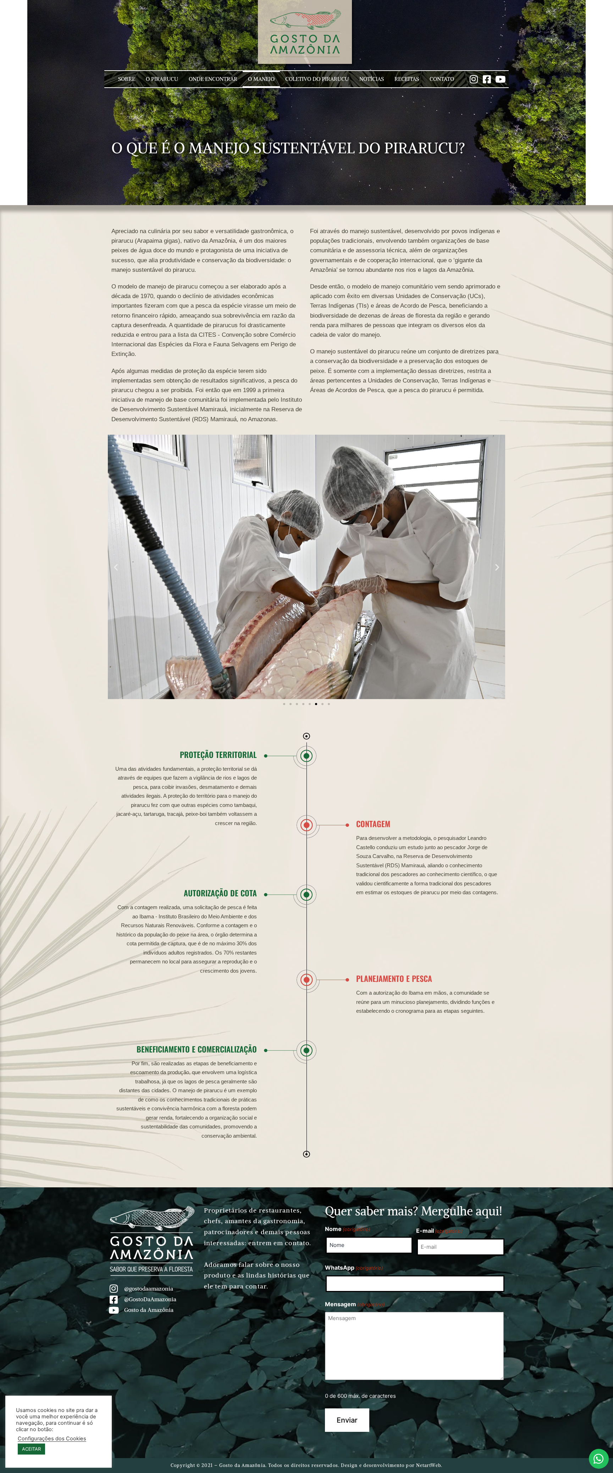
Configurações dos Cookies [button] (52, 1438)
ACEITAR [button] (31, 1449)
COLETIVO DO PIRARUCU (317, 79)
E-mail (439, 1230)
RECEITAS (406, 79)
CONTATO (442, 79)
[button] (115, 567)
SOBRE (126, 79)
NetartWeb (428, 1465)
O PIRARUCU (162, 79)
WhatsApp (354, 1267)
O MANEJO (261, 79)
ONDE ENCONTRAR (213, 79)
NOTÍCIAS (371, 79)
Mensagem (355, 1304)
